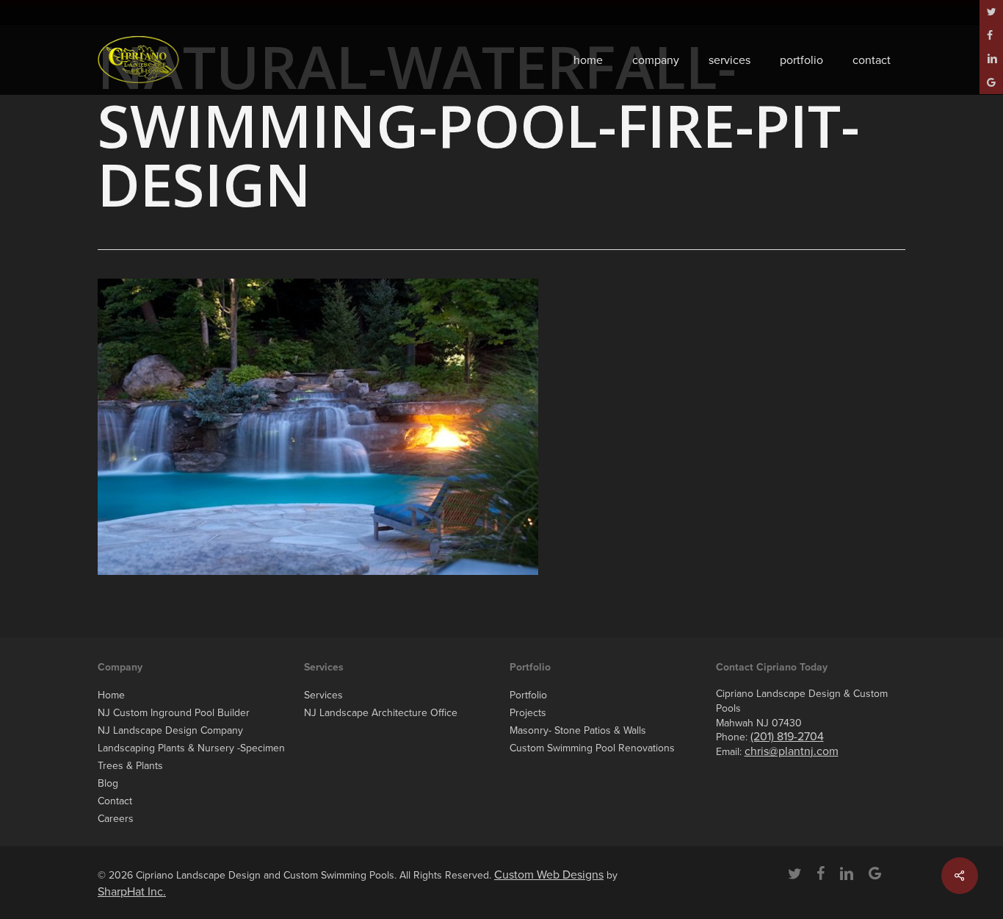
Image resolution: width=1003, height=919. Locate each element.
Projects (528, 713)
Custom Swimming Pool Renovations (592, 748)
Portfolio (528, 695)
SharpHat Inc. (132, 891)
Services (323, 695)
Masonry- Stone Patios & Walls (578, 730)
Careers (116, 818)
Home (111, 695)
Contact (115, 801)
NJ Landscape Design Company (170, 730)
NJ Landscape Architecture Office (380, 713)
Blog (108, 783)
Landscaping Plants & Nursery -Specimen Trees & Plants (191, 757)
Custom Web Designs (549, 875)
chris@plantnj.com (792, 751)
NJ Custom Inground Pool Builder (174, 713)
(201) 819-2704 (787, 736)
